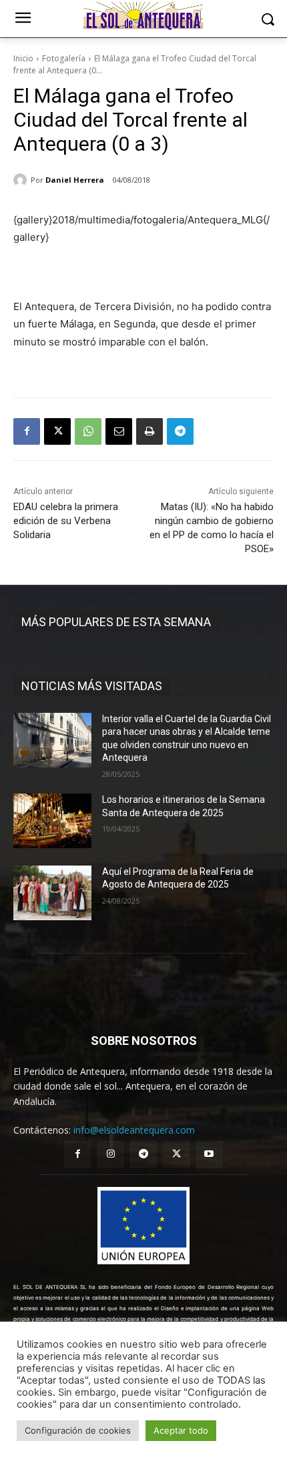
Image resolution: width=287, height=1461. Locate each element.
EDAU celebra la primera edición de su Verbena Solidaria (65, 521)
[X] (57, 431)
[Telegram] (180, 431)
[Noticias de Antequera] (143, 16)
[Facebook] (26, 431)
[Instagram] (110, 1154)
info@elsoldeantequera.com (134, 1130)
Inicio (23, 58)
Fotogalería (63, 58)
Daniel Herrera (74, 180)
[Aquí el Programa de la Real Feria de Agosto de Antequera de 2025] (52, 893)
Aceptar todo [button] (181, 1430)
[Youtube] (209, 1154)
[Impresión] (149, 431)
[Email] (118, 431)
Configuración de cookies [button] (78, 1430)
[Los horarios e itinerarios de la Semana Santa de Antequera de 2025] (52, 821)
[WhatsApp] (88, 431)
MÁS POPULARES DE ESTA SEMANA (116, 622)
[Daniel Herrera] (22, 180)
